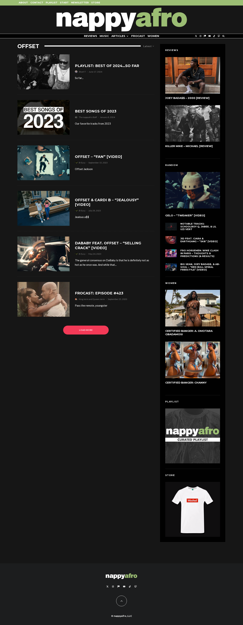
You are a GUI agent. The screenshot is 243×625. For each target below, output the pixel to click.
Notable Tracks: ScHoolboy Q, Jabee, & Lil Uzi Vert (198, 226)
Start (64, 2)
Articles (118, 36)
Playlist (51, 2)
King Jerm (83, 299)
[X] (196, 36)
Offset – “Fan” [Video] (98, 157)
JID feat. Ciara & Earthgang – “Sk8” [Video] (199, 240)
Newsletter (80, 2)
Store (95, 2)
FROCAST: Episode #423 (99, 293)
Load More (86, 330)
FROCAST (138, 36)
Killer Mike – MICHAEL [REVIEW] (189, 146)
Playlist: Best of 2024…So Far (107, 66)
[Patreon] (205, 36)
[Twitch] (218, 36)
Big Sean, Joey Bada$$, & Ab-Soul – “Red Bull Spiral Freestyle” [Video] (200, 267)
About (23, 2)
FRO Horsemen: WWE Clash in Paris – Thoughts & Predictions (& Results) (199, 253)
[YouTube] (209, 36)
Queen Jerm (99, 299)
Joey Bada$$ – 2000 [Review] (187, 98)
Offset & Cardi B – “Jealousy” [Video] (107, 202)
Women (153, 36)
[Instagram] (200, 36)
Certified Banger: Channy (186, 382)
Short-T (82, 71)
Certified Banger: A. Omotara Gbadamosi (189, 332)
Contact (36, 2)
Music (104, 36)
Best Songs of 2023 (95, 111)
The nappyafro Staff (88, 117)
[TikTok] (214, 36)
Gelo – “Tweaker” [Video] (185, 215)
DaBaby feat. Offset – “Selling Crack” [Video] (108, 245)
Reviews (90, 36)
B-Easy (82, 162)
